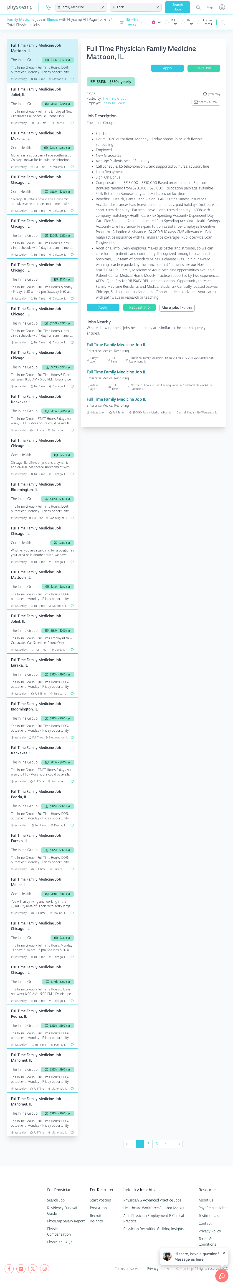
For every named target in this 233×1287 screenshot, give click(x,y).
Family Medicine (21, 19)
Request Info (139, 307)
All (159, 22)
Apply (167, 68)
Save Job (204, 68)
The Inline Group (114, 98)
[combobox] (81, 7)
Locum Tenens (207, 22)
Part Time (190, 22)
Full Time (174, 22)
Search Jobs (177, 7)
